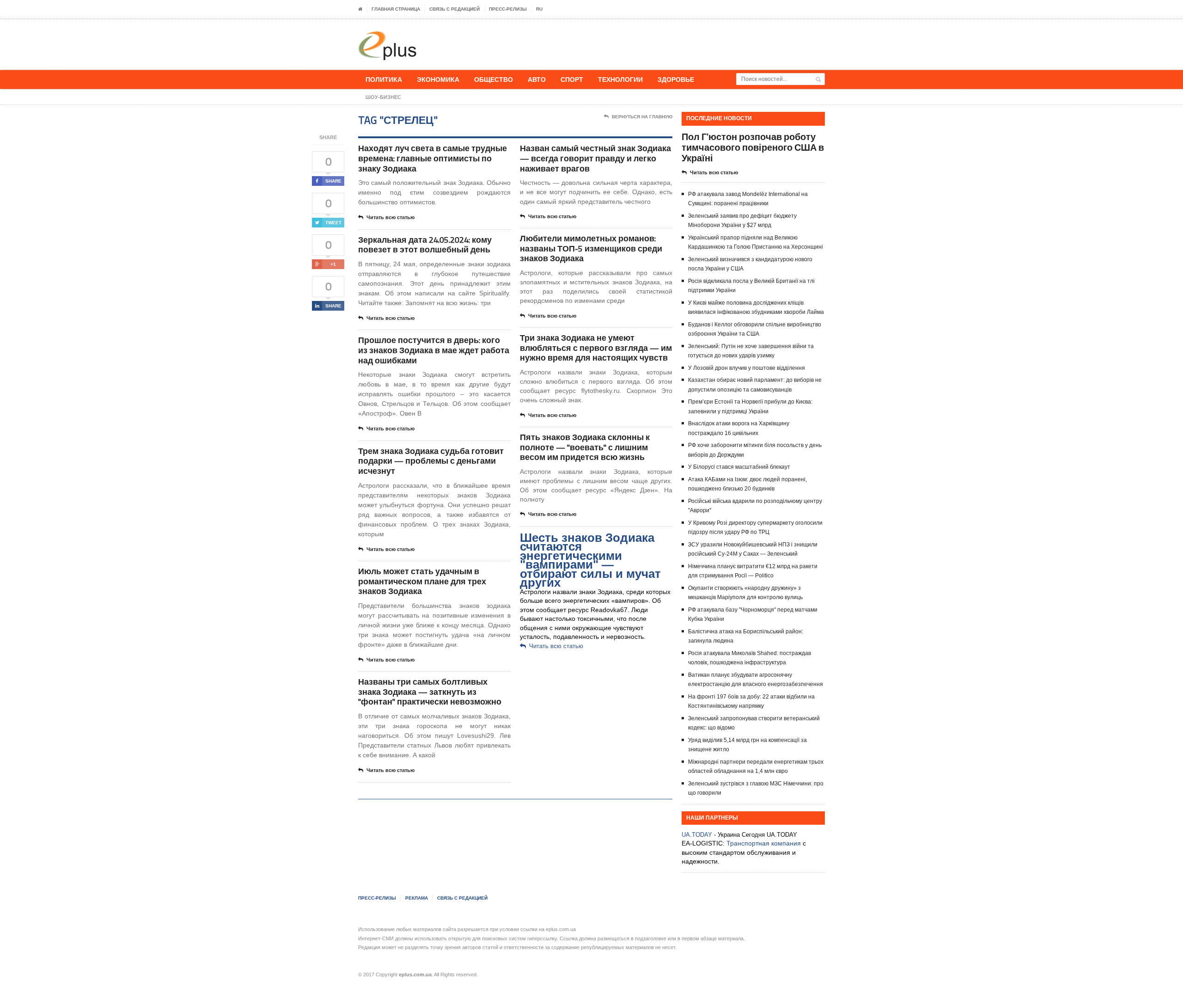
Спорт (572, 79)
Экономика (438, 79)
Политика (384, 79)
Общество (493, 79)
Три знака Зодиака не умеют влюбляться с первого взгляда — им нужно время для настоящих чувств (596, 347)
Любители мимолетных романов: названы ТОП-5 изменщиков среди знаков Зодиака (591, 248)
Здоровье (676, 79)
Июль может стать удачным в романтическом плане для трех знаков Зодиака (422, 581)
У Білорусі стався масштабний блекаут (739, 467)
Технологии (620, 79)
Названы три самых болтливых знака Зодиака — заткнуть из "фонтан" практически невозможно (429, 691)
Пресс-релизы (508, 9)
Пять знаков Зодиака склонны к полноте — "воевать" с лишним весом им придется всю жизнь (585, 447)
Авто (537, 79)
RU (539, 9)
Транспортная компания (763, 843)
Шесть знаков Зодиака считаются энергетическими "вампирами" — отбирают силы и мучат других (590, 560)
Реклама (416, 898)
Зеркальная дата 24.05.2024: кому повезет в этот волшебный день (425, 244)
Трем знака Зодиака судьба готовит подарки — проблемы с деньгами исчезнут (431, 461)
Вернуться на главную (642, 116)
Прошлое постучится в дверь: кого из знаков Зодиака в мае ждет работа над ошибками (433, 350)
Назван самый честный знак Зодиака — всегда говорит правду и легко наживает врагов (595, 158)
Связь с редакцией (454, 9)
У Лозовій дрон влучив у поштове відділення (746, 368)
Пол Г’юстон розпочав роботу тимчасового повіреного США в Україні (753, 147)
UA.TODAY (697, 834)
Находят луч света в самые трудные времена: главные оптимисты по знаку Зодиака (432, 158)
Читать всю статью (390, 217)
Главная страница (396, 9)
